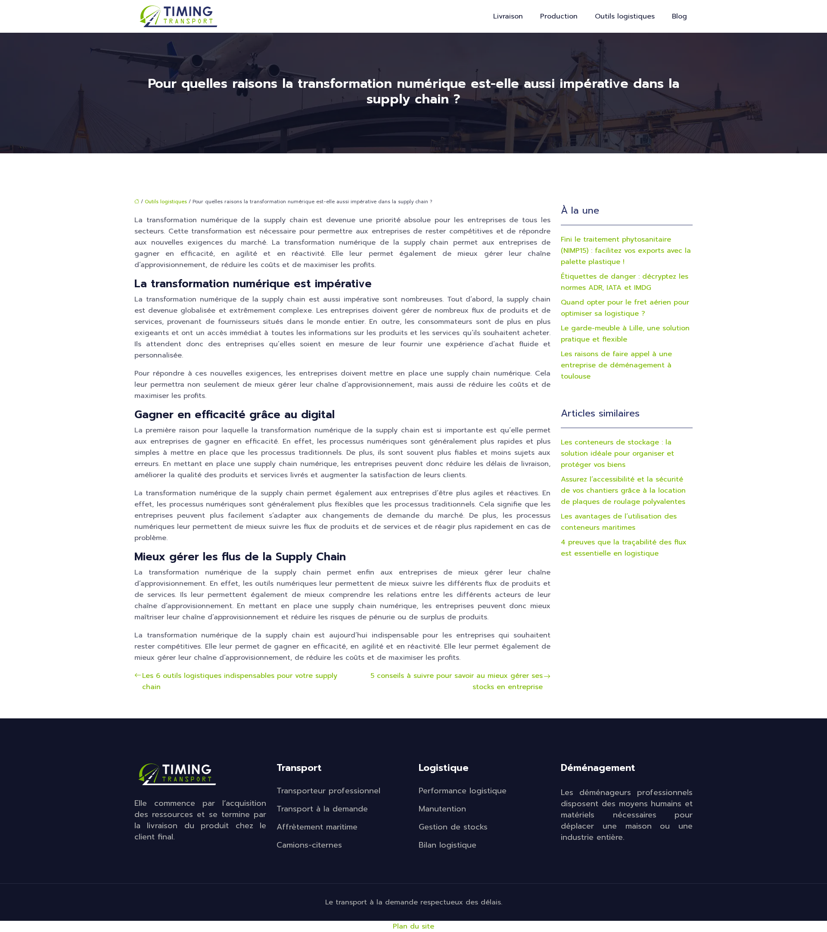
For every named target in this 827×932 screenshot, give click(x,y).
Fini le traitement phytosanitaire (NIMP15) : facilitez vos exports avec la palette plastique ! (626, 250)
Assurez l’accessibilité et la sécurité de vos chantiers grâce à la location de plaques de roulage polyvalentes (623, 490)
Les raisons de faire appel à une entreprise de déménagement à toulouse (616, 365)
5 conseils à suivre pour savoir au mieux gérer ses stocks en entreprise (456, 681)
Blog (679, 16)
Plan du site (413, 926)
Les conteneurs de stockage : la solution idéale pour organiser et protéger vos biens (617, 453)
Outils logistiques (625, 16)
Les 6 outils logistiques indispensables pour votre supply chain (239, 681)
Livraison (508, 16)
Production (559, 16)
